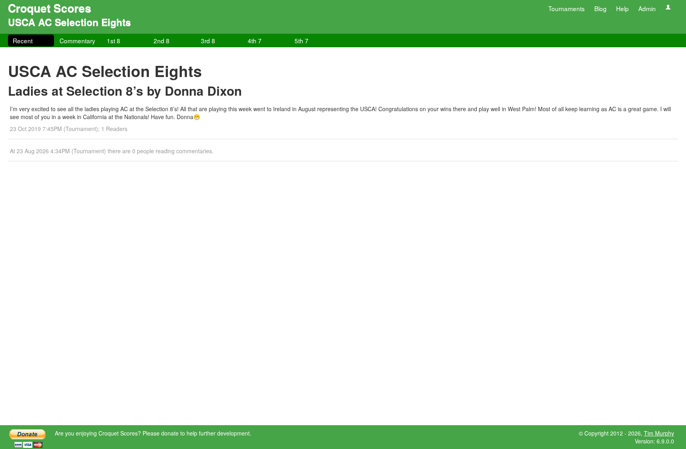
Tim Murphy (659, 433)
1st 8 (113, 40)
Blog (600, 8)
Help (622, 8)
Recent (23, 40)
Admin (647, 8)
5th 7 (301, 40)
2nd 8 (162, 40)
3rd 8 (208, 40)
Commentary (77, 40)
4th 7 (255, 40)
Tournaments (566, 8)
